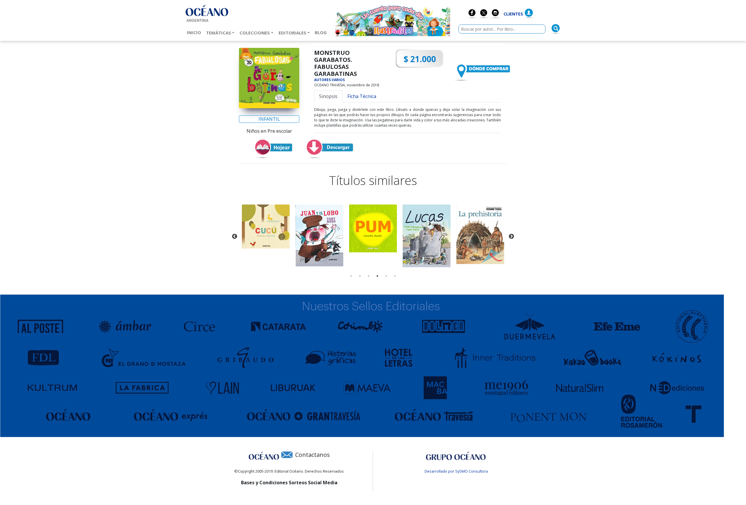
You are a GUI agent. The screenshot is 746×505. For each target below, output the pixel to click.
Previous (234, 237)
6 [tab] (395, 276)
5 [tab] (386, 276)
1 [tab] (351, 276)
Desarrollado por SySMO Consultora (456, 471)
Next (511, 237)
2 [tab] (360, 276)
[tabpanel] (266, 226)
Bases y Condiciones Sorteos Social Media (289, 482)
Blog (322, 32)
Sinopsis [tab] (328, 96)
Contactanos (312, 455)
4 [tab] (377, 276)
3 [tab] (369, 276)
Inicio (195, 32)
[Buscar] (556, 28)
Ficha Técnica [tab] (361, 96)
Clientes (513, 14)
